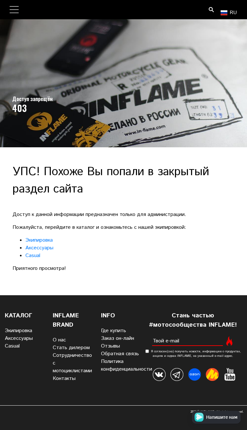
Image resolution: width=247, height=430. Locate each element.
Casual (32, 255)
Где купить (113, 330)
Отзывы (110, 346)
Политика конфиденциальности (126, 365)
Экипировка (39, 240)
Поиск (211, 9)
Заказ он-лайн (117, 338)
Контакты (64, 378)
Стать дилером (71, 347)
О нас (59, 340)
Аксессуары (39, 248)
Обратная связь (120, 353)
